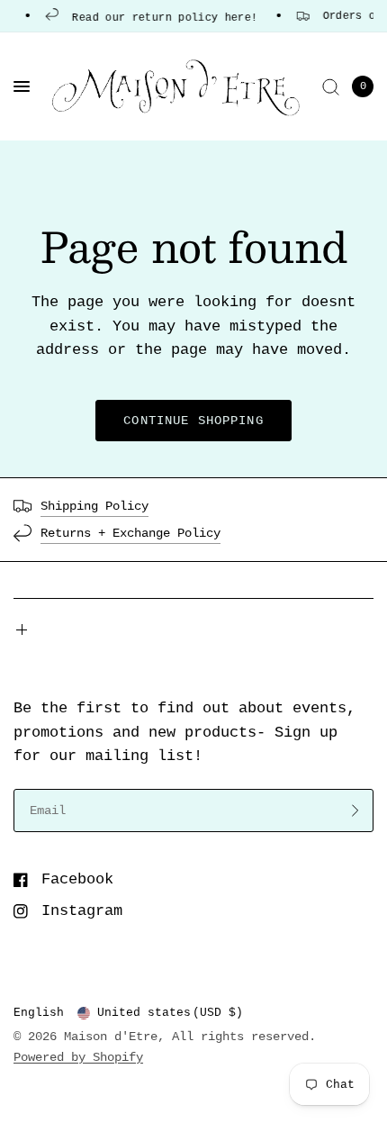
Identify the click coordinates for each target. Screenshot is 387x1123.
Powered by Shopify (78, 1057)
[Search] (331, 86)
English (39, 1012)
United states (170, 1012)
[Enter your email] (356, 810)
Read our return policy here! (160, 17)
